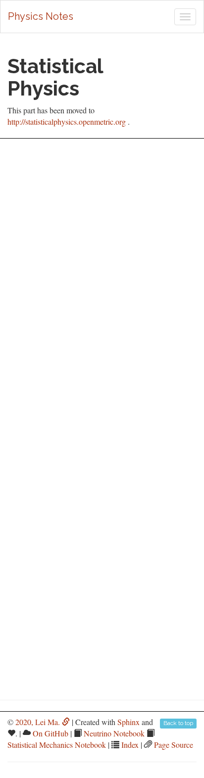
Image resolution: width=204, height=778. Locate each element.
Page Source (173, 744)
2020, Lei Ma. (38, 722)
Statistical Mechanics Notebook (56, 744)
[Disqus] (102, 278)
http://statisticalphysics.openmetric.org (66, 121)
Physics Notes (40, 16)
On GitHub (50, 733)
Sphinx (128, 722)
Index (130, 744)
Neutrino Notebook (114, 733)
